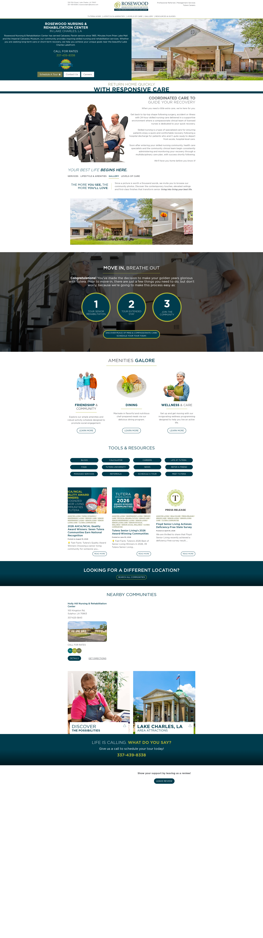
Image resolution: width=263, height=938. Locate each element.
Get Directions (97, 658)
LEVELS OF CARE (134, 16)
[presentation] (87, 500)
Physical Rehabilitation (127, 518)
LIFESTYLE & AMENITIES (114, 16)
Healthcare (175, 516)
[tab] (73, 176)
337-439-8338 (73, 4)
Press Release (188, 516)
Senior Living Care (120, 522)
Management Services (186, 3)
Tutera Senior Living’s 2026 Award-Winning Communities (130, 532)
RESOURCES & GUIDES (165, 16)
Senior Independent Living (123, 520)
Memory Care (91, 518)
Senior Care (144, 518)
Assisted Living (74, 516)
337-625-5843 (75, 617)
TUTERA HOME (94, 16)
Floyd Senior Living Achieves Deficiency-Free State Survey (174, 526)
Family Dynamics (89, 516)
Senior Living (91, 520)
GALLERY (149, 16)
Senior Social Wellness (132, 525)
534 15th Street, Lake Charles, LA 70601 (82, 2)
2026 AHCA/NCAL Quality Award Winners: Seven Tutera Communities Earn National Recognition (86, 531)
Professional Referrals (166, 3)
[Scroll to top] (257, 929)
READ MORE (100, 554)
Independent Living (76, 518)
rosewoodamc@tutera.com (88, 4)
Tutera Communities (87, 522)
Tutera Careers (189, 5)
